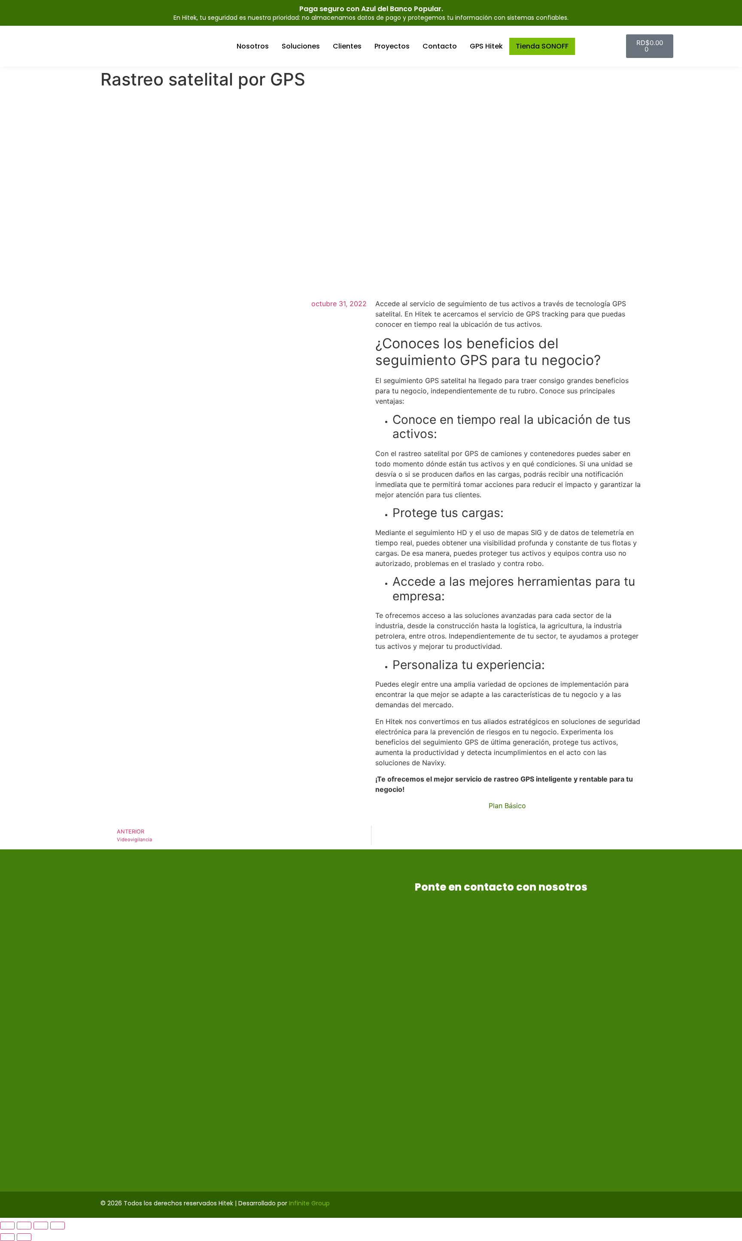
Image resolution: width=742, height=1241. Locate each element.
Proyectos (392, 46)
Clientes (347, 46)
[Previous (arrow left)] (7, 1237)
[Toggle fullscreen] (40, 1225)
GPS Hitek (486, 46)
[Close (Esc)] (7, 1225)
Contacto (440, 46)
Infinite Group (309, 1203)
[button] (617, 46)
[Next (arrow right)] (24, 1237)
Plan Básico (508, 805)
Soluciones (301, 46)
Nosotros (253, 46)
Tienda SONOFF (542, 46)
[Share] (24, 1225)
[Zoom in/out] (57, 1225)
